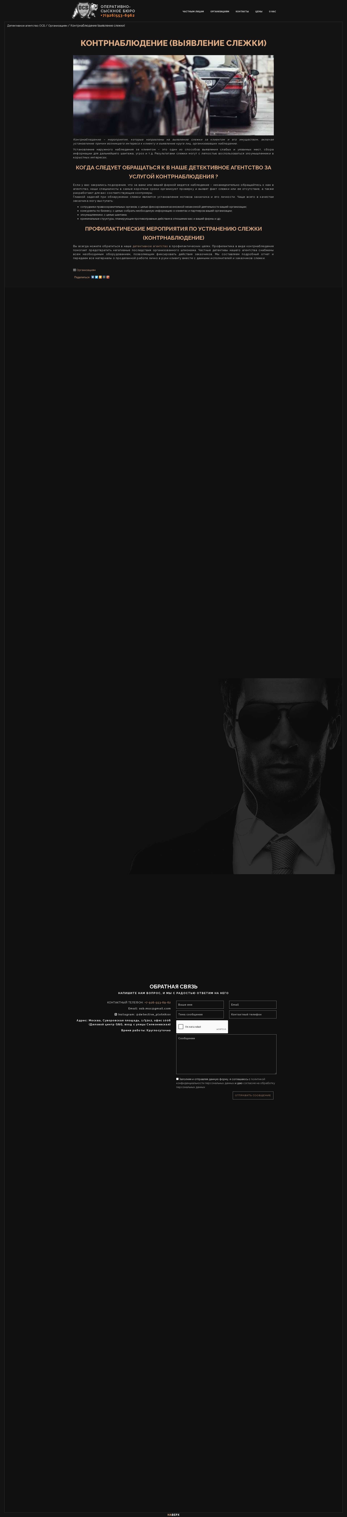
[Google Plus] (108, 276)
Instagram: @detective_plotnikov (144, 1014)
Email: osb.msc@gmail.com (149, 1008)
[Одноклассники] (100, 276)
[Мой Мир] (104, 276)
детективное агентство (150, 246)
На (174, 1514)
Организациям (86, 270)
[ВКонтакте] (93, 276)
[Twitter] (96, 276)
